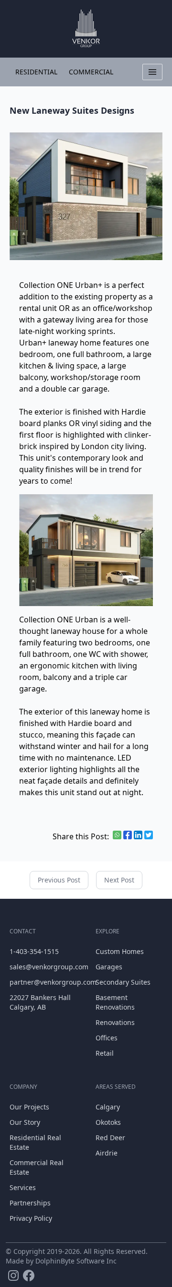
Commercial (91, 71)
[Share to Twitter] (148, 835)
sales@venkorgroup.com (43, 966)
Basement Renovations (115, 1002)
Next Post (119, 879)
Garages (109, 966)
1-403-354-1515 (34, 951)
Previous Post (59, 879)
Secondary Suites (123, 982)
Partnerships (30, 1202)
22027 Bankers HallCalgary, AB (40, 1002)
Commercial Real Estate (37, 1167)
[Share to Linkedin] (138, 835)
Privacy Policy (31, 1218)
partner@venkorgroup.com (43, 982)
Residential (36, 71)
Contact (23, 931)
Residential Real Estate (35, 1142)
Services (23, 1187)
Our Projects (29, 1106)
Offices (107, 1037)
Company (23, 1087)
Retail (105, 1053)
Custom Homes (120, 951)
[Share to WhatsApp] (117, 835)
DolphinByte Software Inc (76, 1260)
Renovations (115, 1022)
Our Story (25, 1122)
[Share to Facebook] (127, 835)
